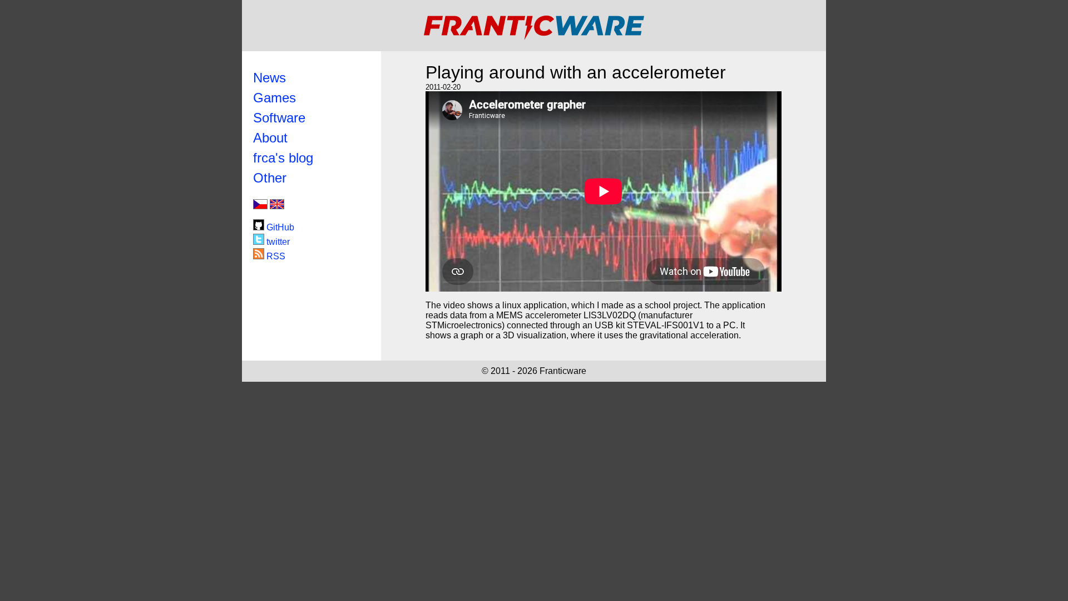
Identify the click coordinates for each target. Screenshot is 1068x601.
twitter (277, 242)
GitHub (279, 227)
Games (274, 97)
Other (269, 177)
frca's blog (283, 157)
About (270, 137)
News (269, 77)
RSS (274, 256)
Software (279, 117)
